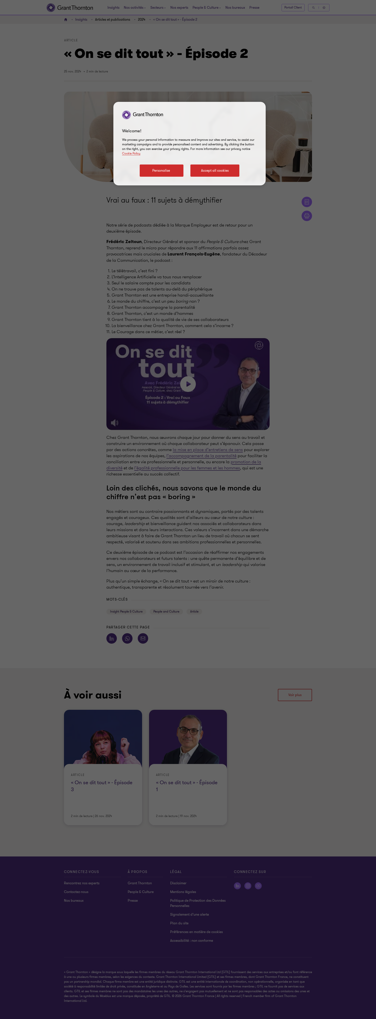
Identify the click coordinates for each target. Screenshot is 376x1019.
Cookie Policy (131, 153)
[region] (189, 143)
